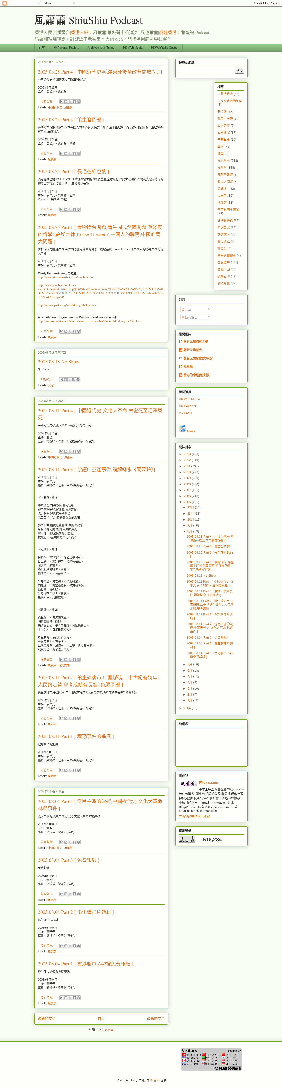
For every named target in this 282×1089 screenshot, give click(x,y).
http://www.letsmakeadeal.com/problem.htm (66, 277)
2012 (188, 460)
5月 (190, 676)
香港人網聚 (225, 181)
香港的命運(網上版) (197, 375)
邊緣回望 (223, 276)
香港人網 (80, 32)
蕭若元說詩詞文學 (196, 341)
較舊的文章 (156, 1019)
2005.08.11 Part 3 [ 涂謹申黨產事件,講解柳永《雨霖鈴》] (96, 469)
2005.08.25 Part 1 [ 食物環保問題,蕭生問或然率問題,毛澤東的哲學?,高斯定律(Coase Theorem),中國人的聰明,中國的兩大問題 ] (100, 234)
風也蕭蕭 (223, 160)
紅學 (220, 153)
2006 (188, 496)
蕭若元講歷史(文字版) (198, 358)
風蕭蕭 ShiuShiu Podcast (88, 20)
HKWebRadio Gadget (164, 47)
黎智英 (222, 248)
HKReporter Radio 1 (66, 47)
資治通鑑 (223, 241)
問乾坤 (222, 188)
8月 (190, 531)
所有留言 (190, 317)
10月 (191, 519)
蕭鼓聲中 (223, 262)
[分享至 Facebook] (74, 101)
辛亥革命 (223, 139)
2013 (188, 454)
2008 (188, 484)
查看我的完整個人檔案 (194, 816)
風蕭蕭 (68, 107)
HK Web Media (132, 47)
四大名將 (223, 125)
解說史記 (223, 227)
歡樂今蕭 (223, 283)
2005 (188, 502)
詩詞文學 (64, 665)
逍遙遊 (222, 202)
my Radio (185, 413)
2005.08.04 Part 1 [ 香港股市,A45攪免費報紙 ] (85, 963)
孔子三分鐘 (225, 118)
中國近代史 (55, 107)
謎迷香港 (168, 32)
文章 (187, 309)
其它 (51, 385)
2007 (188, 490)
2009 (188, 478)
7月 (190, 664)
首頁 (42, 47)
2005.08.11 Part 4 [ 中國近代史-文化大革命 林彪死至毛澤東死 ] (210, 583)
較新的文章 (47, 1019)
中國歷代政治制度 (229, 101)
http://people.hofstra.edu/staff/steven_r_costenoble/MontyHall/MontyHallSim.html (90, 321)
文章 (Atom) (106, 1030)
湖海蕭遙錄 (225, 220)
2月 (190, 694)
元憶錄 (222, 111)
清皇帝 (222, 195)
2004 (188, 708)
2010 (188, 472)
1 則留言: (47, 379)
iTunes (190, 431)
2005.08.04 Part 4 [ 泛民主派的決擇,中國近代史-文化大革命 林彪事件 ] (210, 627)
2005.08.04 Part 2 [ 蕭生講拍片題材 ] (76, 912)
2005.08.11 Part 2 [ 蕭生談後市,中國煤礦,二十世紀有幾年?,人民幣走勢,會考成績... (210, 604)
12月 (191, 507)
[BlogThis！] (66, 101)
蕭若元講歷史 (193, 350)
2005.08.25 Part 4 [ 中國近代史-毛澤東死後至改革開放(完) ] (100, 71)
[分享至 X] (70, 101)
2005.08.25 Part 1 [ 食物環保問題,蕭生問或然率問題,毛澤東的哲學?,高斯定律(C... (210, 565)
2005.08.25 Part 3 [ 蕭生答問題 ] (71, 119)
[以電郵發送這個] (61, 101)
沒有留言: (47, 101)
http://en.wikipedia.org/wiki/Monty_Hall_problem (68, 305)
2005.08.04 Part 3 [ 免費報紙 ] (68, 860)
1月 (190, 700)
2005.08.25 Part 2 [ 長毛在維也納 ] (73, 171)
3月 (190, 688)
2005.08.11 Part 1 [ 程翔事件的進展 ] (76, 736)
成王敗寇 (223, 132)
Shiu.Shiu (210, 782)
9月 (190, 525)
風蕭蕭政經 (225, 174)
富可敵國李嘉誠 (228, 209)
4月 (190, 682)
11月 (191, 513)
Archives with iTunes (101, 47)
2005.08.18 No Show (58, 361)
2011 (187, 466)
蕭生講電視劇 (226, 255)
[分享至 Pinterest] (78, 101)
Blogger (155, 1080)
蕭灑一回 (223, 269)
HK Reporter (187, 406)
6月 (190, 670)
